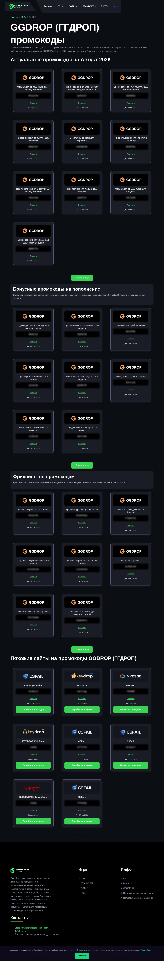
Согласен (82, 956)
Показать (33, 103)
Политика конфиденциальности (138, 893)
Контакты (127, 883)
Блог (125, 878)
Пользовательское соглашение (138, 898)
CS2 (60, 6)
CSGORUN (128, 888)
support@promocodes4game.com (32, 928)
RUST (104, 6)
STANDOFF (88, 6)
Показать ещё (82, 278)
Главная (48, 6)
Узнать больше (147, 950)
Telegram (21, 931)
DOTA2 (72, 6)
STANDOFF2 (87, 883)
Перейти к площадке (33, 709)
